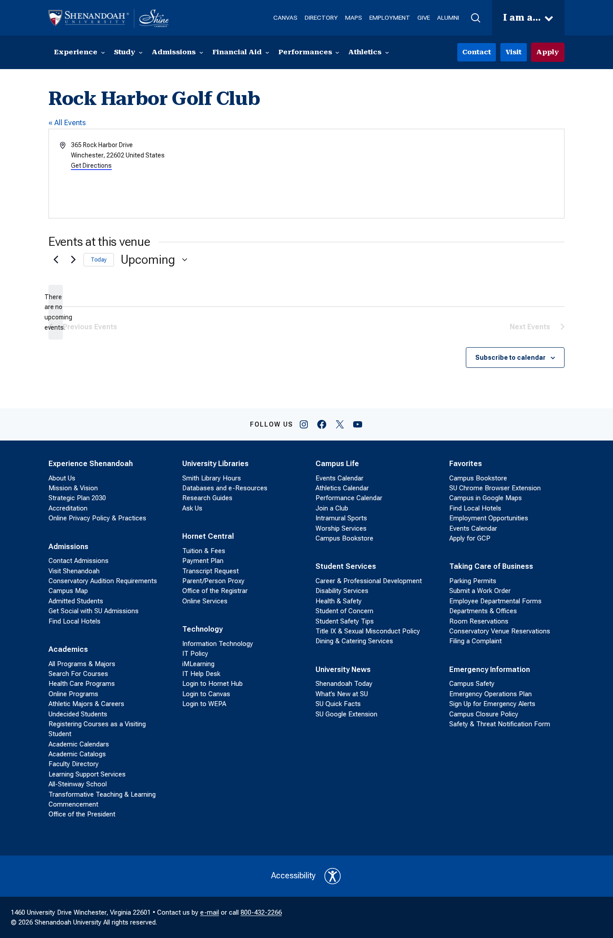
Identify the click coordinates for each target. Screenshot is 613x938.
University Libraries (215, 463)
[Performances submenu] (337, 52)
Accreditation (68, 508)
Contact (476, 52)
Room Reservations (478, 621)
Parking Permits (472, 581)
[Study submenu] (141, 52)
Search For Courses (78, 674)
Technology (202, 629)
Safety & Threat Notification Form (499, 724)
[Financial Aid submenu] (267, 52)
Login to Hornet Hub (212, 684)
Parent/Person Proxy (213, 581)
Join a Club (331, 508)
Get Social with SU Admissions (93, 611)
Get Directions (91, 165)
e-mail (209, 912)
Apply (547, 52)
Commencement (73, 804)
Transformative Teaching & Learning (102, 794)
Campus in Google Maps (485, 498)
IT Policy (195, 654)
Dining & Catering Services (354, 641)
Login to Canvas (206, 694)
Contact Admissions (78, 561)
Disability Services (341, 591)
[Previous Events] (53, 259)
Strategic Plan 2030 (77, 498)
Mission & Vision (73, 488)
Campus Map (68, 591)
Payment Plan (202, 561)
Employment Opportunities (488, 518)
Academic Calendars (78, 744)
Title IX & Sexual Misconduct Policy (367, 631)
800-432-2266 (261, 912)
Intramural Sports (341, 518)
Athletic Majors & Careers (86, 704)
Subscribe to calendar (510, 357)
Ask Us (192, 508)
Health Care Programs (81, 684)
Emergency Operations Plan (490, 694)
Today (99, 260)
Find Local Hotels (74, 621)
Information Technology (217, 644)
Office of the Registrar (215, 591)
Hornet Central (208, 536)
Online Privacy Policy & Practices (97, 518)
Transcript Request (210, 571)
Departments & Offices (483, 611)
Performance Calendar (348, 498)
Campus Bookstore (344, 538)
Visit (513, 52)
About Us (61, 478)
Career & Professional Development (368, 581)
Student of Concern (344, 611)
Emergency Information (489, 669)
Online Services (205, 601)
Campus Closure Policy (483, 714)
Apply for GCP (469, 538)
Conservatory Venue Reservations (499, 631)
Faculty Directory (73, 764)
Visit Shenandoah (74, 571)
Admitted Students (75, 601)
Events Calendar (339, 478)
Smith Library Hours (211, 478)
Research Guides (207, 498)
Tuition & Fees (203, 551)
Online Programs (73, 694)
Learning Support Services (87, 774)
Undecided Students (77, 714)
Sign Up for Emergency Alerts (492, 704)
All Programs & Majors (81, 664)
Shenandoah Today (343, 684)
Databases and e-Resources (224, 488)
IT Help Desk (201, 674)
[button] (475, 18)
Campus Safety (472, 684)
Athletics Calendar (342, 488)
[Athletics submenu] (387, 52)
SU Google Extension (346, 714)
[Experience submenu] (103, 52)
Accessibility (293, 876)
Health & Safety (338, 601)
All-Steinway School (77, 784)
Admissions (68, 546)
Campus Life (337, 463)
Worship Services (341, 528)
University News (343, 669)
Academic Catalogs (77, 754)
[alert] (55, 312)
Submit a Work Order (480, 591)
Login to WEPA (204, 704)
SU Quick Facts (338, 704)
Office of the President (81, 814)
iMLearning (198, 664)
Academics (68, 649)
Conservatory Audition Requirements (102, 581)
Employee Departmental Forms (495, 601)
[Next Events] (71, 259)
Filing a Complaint (475, 641)
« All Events (67, 122)
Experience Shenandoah (90, 463)
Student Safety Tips (344, 621)
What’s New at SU (341, 694)
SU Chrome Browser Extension (495, 488)
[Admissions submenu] (201, 52)
